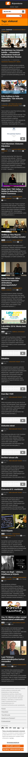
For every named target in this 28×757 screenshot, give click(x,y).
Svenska (12, 7)
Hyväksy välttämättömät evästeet (13, 749)
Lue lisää (11, 738)
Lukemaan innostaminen (13, 105)
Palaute (3, 709)
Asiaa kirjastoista (16, 533)
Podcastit (18, 361)
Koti (2, 24)
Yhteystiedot (4, 712)
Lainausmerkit (12, 361)
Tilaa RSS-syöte (5, 715)
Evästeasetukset (13, 742)
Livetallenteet (4, 105)
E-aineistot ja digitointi (16, 149)
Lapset (13, 622)
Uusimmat (9, 29)
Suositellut (9, 579)
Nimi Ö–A (6, 31)
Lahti (9, 104)
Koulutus (20, 104)
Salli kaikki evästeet (13, 746)
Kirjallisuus (14, 331)
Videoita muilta (14, 104)
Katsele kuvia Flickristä (7, 718)
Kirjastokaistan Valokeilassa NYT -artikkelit (10, 61)
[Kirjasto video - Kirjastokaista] (8, 3)
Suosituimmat (17, 29)
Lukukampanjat (21, 331)
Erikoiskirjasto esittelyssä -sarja (8, 535)
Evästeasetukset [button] (5, 721)
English (16, 7)
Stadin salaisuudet (13, 397)
